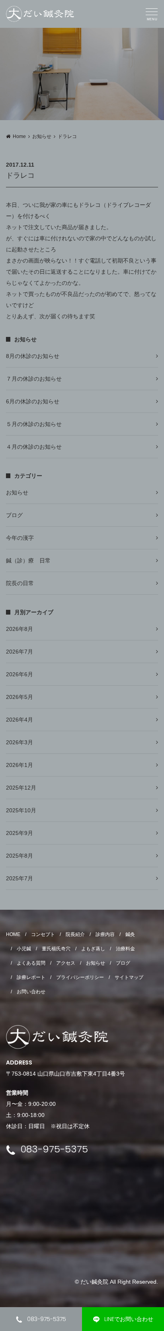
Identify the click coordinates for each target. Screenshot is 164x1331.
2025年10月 (21, 810)
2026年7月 (19, 651)
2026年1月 (19, 765)
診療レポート (31, 977)
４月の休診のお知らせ (34, 447)
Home (19, 136)
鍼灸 (130, 934)
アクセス (65, 963)
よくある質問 (31, 963)
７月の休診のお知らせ (34, 379)
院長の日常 (20, 583)
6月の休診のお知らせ (32, 401)
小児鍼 (24, 949)
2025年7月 (19, 878)
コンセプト (43, 934)
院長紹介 (75, 934)
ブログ (14, 515)
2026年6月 (19, 674)
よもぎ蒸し (93, 949)
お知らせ (41, 136)
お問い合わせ (31, 991)
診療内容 (105, 934)
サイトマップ (129, 977)
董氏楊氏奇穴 (56, 949)
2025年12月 (21, 787)
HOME (13, 934)
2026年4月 (19, 719)
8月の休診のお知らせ (32, 356)
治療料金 (125, 949)
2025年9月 (19, 833)
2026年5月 (19, 697)
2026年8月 (19, 629)
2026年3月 (19, 742)
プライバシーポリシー (80, 977)
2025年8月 (19, 855)
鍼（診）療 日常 (28, 560)
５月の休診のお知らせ (34, 424)
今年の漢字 (20, 538)
